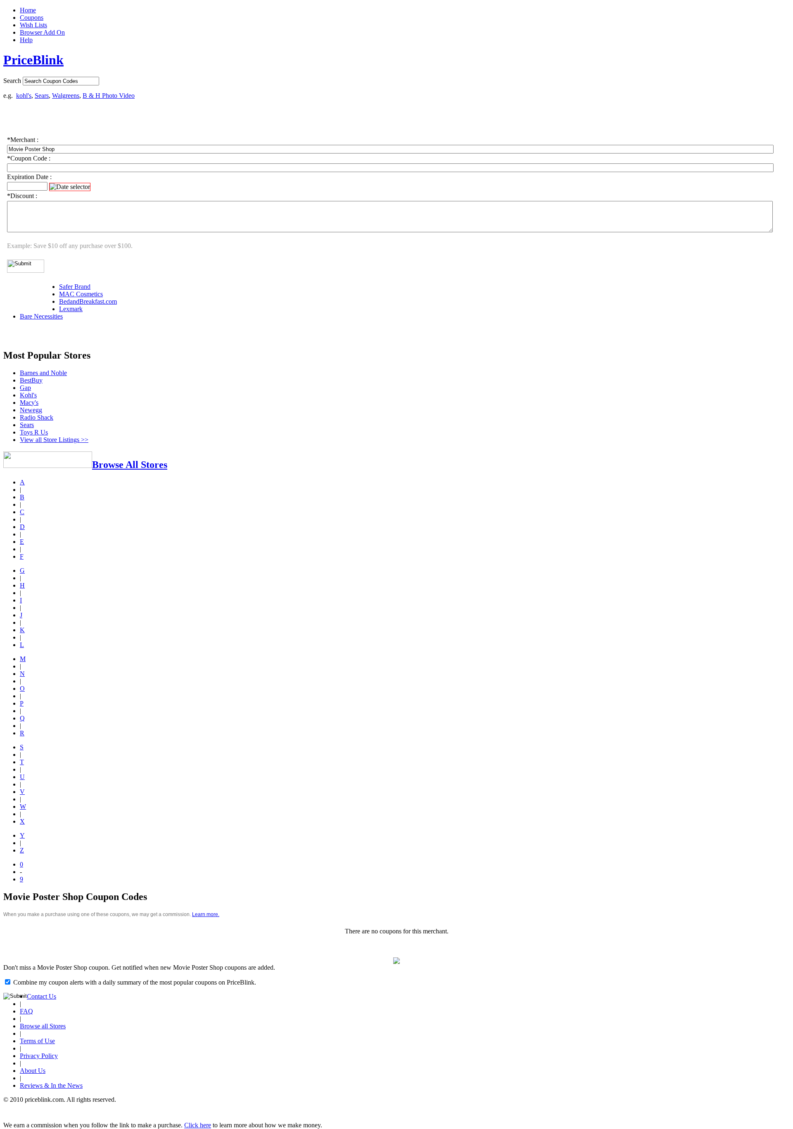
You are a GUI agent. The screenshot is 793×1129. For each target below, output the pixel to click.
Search (12, 80)
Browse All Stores (129, 464)
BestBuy (31, 380)
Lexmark (71, 308)
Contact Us (41, 996)
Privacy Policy (39, 1055)
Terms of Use (37, 1040)
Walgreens (65, 95)
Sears (42, 95)
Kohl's (28, 395)
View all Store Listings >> (54, 439)
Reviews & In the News (51, 1085)
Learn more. (205, 914)
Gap (25, 387)
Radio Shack (36, 417)
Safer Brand (74, 286)
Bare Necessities (41, 316)
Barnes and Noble (43, 372)
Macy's (29, 402)
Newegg (31, 409)
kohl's (23, 95)
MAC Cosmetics (81, 294)
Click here (197, 1125)
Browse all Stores (43, 1026)
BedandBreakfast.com (88, 301)
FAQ (26, 1011)
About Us (32, 1070)
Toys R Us (34, 432)
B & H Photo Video (109, 95)
